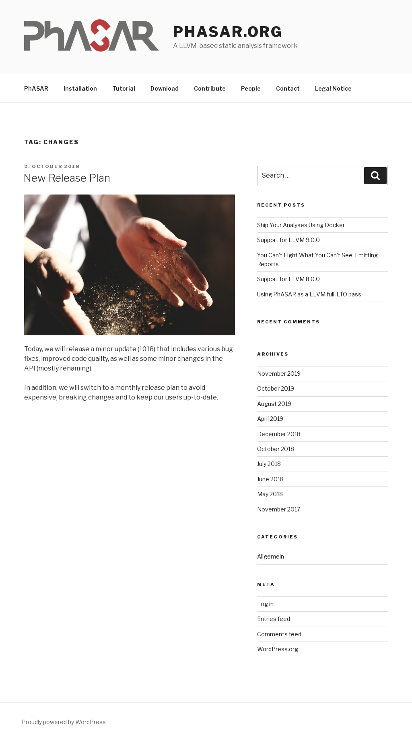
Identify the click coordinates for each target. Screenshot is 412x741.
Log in (265, 603)
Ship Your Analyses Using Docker (301, 224)
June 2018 (270, 479)
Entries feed (273, 618)
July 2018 (269, 463)
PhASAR (36, 88)
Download (164, 88)
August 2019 (274, 403)
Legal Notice (333, 88)
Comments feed (279, 634)
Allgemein (270, 556)
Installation (80, 88)
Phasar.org (228, 32)
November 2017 (278, 509)
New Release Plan (66, 178)
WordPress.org (277, 649)
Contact (288, 88)
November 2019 (279, 373)
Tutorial (123, 88)
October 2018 (275, 448)
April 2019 (270, 418)
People (251, 88)
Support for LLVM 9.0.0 (288, 239)
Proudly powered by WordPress (64, 721)
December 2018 (279, 434)
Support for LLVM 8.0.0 (288, 278)
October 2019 (275, 388)
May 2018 (270, 494)
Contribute (210, 88)
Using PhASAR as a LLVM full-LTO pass (309, 294)
